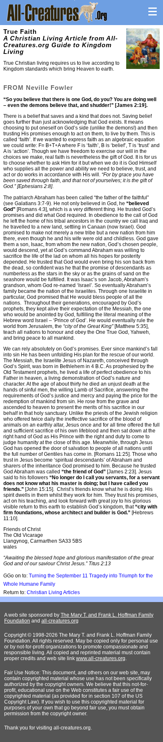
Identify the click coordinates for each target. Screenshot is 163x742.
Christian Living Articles (53, 592)
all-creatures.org (60, 621)
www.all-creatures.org (100, 658)
